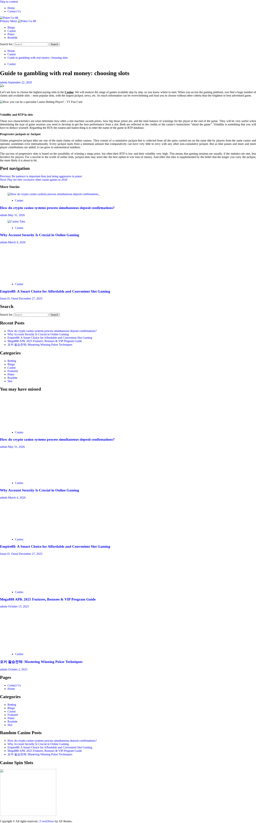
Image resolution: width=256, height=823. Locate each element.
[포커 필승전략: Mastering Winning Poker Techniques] (35, 647)
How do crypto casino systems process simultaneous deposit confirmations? (57, 208)
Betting (11, 360)
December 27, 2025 (30, 298)
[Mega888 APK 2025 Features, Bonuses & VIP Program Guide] (35, 585)
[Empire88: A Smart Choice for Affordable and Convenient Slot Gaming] (35, 277)
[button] (9, 21)
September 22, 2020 (20, 82)
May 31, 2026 (16, 215)
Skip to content (9, 1)
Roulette (12, 37)
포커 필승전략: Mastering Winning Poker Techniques (39, 344)
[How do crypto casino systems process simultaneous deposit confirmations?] (53, 194)
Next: (33, 179)
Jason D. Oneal (9, 298)
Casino (11, 30)
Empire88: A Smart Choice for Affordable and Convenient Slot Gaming (55, 291)
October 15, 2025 (18, 606)
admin (4, 82)
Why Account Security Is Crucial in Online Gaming (39, 235)
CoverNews (47, 821)
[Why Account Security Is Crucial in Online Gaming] (16, 221)
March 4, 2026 (16, 242)
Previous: (41, 176)
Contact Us (14, 11)
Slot (9, 381)
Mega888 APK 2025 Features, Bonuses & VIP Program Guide (44, 341)
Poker (10, 34)
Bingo (11, 27)
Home (11, 8)
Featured (12, 371)
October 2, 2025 (17, 669)
